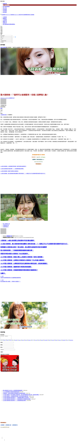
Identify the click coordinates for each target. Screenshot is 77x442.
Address (2, 349)
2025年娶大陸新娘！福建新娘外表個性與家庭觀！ (16, 267)
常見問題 (5, 10)
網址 (1, 347)
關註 (1, 108)
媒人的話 (5, 7)
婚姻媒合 (5, 18)
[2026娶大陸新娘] (24, 220)
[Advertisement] (38, 83)
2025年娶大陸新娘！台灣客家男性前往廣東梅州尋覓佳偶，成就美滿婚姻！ (24, 263)
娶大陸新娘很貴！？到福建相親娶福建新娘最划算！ (17, 250)
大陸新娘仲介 (6, 226)
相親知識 (5, 3)
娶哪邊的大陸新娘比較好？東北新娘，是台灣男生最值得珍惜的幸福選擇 (23, 247)
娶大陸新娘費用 (6, 6)
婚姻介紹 (5, 21)
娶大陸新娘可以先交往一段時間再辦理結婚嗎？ (13, 390)
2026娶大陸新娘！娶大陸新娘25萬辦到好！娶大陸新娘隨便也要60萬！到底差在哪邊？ (21, 394)
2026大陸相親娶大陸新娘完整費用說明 (11, 391)
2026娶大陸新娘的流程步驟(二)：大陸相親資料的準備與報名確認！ (17, 399)
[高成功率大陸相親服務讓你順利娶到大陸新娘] (9, 371)
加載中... (3, 273)
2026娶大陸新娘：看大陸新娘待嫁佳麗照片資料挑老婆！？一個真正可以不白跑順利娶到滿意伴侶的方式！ (23, 173)
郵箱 (1, 344)
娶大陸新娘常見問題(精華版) (9, 24)
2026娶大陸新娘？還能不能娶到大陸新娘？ (9, 171)
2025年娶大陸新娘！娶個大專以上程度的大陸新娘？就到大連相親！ (22, 257)
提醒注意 (5, 22)
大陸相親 (5, 19)
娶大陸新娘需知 (6, 5)
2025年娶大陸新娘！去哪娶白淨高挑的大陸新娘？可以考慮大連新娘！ (22, 260)
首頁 (1, 47)
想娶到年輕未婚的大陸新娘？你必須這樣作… (14, 253)
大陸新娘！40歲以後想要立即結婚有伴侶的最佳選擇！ (17, 240)
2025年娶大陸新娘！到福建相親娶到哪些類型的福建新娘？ (19, 270)
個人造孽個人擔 (6, 223)
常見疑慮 (5, 9)
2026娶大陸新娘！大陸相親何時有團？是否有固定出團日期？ (13, 166)
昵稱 (1, 342)
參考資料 (5, 12)
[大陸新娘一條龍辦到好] (34, 74)
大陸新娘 (5, 17)
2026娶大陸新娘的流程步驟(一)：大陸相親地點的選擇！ (12, 168)
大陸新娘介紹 (6, 225)
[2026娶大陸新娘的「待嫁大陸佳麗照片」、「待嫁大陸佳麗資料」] (24, 328)
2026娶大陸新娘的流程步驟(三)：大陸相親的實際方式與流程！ (16, 397)
